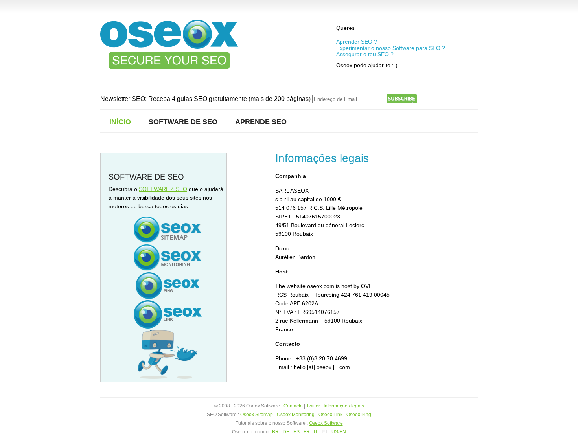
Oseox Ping (358, 414)
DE (286, 432)
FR (307, 432)
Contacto (293, 406)
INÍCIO (120, 122)
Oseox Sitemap (256, 414)
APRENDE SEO (261, 122)
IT (316, 432)
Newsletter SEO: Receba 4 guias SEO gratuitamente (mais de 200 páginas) (206, 98)
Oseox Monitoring (296, 414)
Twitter (313, 406)
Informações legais (344, 406)
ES (296, 432)
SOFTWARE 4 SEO (163, 189)
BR (275, 432)
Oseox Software (326, 423)
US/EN (338, 432)
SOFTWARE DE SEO (183, 122)
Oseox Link (330, 414)
